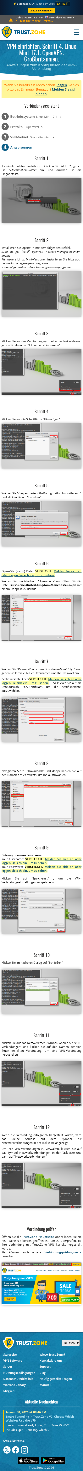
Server (7, 1366)
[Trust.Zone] (23, 32)
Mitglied (8, 1391)
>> (34, 21)
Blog (43, 1373)
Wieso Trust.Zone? (52, 1354)
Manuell (45, 1385)
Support (45, 1366)
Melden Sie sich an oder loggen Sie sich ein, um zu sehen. (42, 573)
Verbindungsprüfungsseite (63, 1252)
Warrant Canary (14, 1385)
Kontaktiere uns (51, 1360)
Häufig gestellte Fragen (56, 1379)
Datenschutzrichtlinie (18, 1379)
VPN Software (12, 1360)
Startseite (10, 1354)
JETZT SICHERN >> (41, 10)
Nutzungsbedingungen (19, 1373)
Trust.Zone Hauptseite (38, 1237)
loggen (62, 85)
